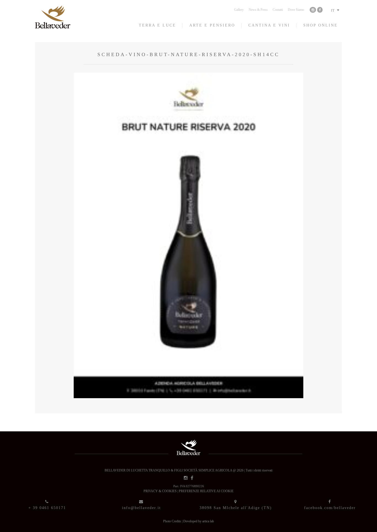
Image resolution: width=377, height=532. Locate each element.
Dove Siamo (296, 10)
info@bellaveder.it (141, 508)
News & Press (258, 10)
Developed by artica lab (198, 521)
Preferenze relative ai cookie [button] (206, 491)
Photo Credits (172, 521)
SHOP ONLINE (320, 25)
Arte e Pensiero (212, 25)
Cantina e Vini (269, 25)
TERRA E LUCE (157, 25)
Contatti (278, 10)
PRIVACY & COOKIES (160, 491)
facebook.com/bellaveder (330, 508)
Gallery (239, 10)
